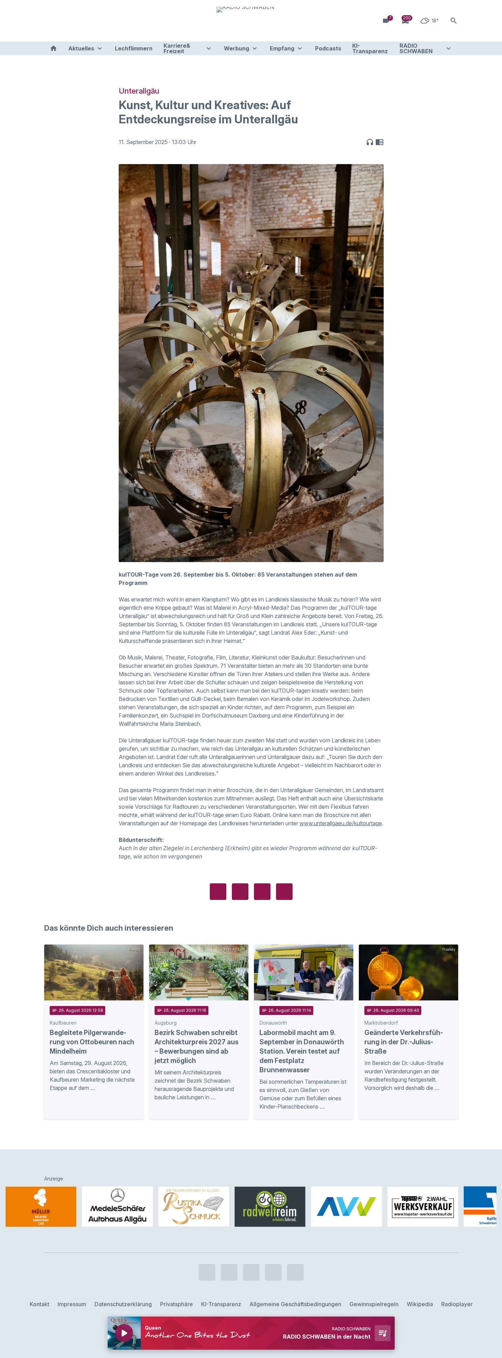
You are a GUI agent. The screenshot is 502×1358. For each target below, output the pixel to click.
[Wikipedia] (106, 21)
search (454, 21)
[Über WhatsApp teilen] (262, 891)
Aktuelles (81, 48)
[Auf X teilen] (240, 891)
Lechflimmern (133, 48)
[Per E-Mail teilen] (284, 891)
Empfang (282, 48)
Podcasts (328, 48)
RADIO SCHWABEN (416, 48)
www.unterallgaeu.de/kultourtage (340, 823)
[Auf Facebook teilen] (218, 891)
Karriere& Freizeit (177, 48)
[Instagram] (65, 21)
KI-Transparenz (370, 48)
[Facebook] (51, 21)
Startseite (53, 48)
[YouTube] (79, 21)
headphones (370, 142)
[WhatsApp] (92, 21)
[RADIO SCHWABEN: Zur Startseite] (251, 21)
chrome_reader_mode (379, 142)
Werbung (236, 48)
